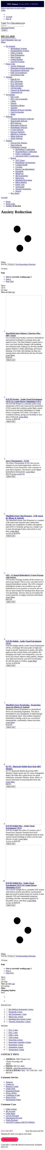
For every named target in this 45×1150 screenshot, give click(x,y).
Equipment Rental (12, 1091)
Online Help (10, 1089)
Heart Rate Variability (20, 1042)
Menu (3, 42)
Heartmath (15, 1012)
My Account (10, 1111)
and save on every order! (13, 8)
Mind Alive (16, 1017)
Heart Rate (16, 1040)
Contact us (10, 1084)
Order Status (10, 1113)
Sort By (4, 264)
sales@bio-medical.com (22, 1068)
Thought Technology (19, 1022)
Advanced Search (7, 28)
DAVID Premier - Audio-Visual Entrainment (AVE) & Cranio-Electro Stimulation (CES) (24, 400)
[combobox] (12, 25)
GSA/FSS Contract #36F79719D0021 (20, 1122)
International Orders (13, 1100)
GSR (13, 1037)
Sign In (8, 19)
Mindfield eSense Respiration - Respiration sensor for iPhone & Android (23, 706)
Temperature (16, 1050)
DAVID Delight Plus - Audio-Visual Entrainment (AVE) (20, 827)
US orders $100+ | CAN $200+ (22, 4)
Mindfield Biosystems (20, 1019)
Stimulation (16, 1047)
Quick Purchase (12, 1120)
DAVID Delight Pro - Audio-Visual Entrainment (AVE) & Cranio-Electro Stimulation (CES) (21, 885)
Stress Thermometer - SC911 (17, 461)
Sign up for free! (9, 1139)
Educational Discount (14, 1118)
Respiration (16, 1045)
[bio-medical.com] (17, 23)
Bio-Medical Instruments (21, 1009)
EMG (13, 1035)
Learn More (10, 355)
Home (8, 202)
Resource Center (12, 1086)
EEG (13, 1033)
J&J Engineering (17, 1014)
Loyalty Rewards (12, 1116)
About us (9, 1082)
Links (3, 10)
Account (9, 17)
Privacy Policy (11, 1093)
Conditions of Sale (13, 1095)
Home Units (10, 204)
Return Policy (11, 1097)
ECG (13, 1030)
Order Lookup (11, 1109)
